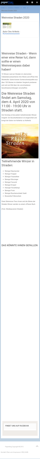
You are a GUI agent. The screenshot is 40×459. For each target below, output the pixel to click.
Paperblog (8, 446)
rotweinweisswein (11, 33)
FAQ (23, 452)
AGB (26, 452)
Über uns (10, 452)
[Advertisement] (20, 334)
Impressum (17, 452)
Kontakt (3, 452)
